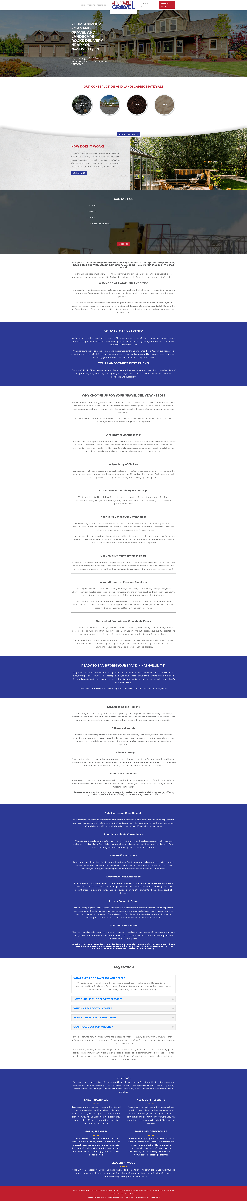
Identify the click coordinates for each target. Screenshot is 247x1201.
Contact (144, 3)
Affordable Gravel (98, 1197)
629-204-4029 (165, 5)
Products (91, 5)
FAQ (151, 3)
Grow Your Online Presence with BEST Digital (145, 1197)
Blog (143, 6)
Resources (101, 5)
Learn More (79, 173)
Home (82, 5)
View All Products (129, 134)
